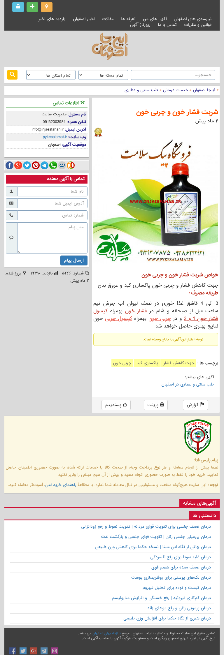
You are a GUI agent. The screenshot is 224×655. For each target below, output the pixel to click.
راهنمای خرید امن (60, 485)
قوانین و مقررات (197, 25)
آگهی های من (155, 19)
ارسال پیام (74, 260)
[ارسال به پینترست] (36, 165)
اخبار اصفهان (83, 19)
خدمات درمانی (175, 90)
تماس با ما (167, 25)
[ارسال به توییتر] (27, 165)
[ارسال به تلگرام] (44, 165)
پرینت (154, 405)
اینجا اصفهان (204, 90)
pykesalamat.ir (55, 137)
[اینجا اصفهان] (112, 48)
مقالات (107, 19)
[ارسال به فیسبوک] (9, 165)
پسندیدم (114, 405)
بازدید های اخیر (52, 19)
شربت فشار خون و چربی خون (177, 112)
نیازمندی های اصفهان (192, 19)
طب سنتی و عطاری (141, 90)
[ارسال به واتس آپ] (53, 165)
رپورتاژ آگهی (140, 25)
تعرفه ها (128, 19)
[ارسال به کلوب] (71, 165)
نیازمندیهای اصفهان (106, 633)
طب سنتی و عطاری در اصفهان (188, 384)
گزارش (193, 405)
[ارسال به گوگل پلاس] (18, 165)
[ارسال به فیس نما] (62, 165)
